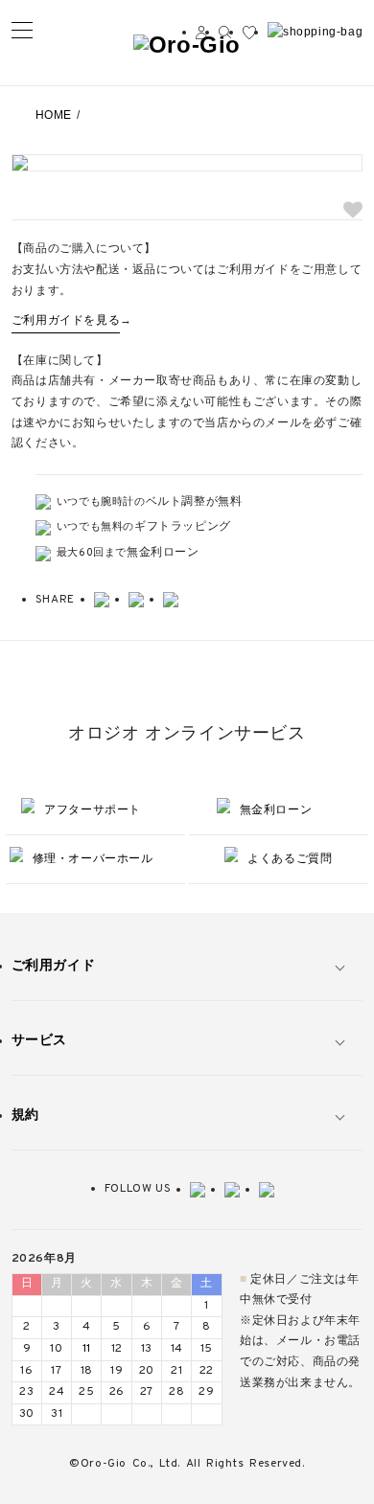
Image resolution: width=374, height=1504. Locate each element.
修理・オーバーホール (93, 858)
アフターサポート (92, 809)
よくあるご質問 (289, 858)
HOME (53, 115)
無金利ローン (276, 809)
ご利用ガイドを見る (66, 321)
